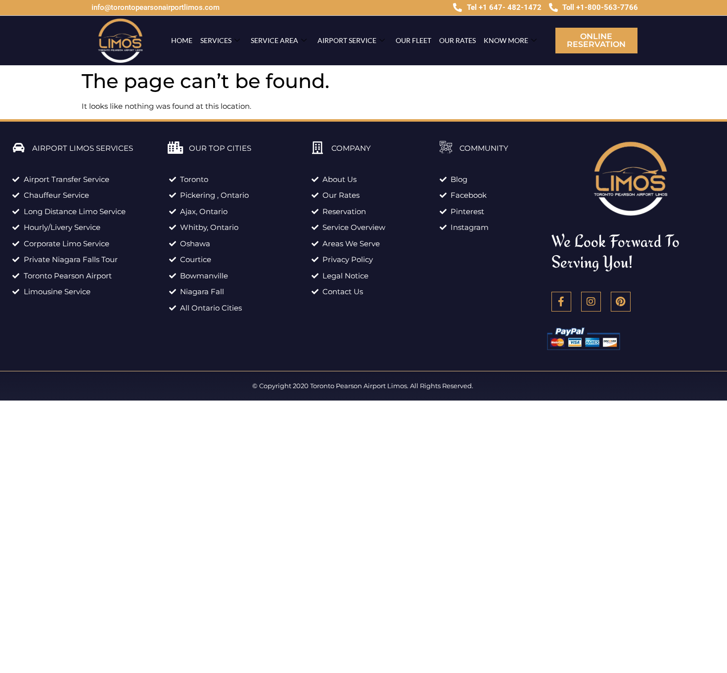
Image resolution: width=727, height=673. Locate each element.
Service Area (274, 40)
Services (215, 40)
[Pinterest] (621, 302)
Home (181, 40)
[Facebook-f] (561, 302)
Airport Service (347, 40)
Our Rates (457, 40)
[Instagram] (591, 302)
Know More (506, 40)
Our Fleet (413, 40)
